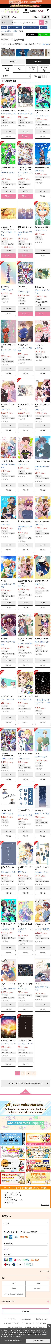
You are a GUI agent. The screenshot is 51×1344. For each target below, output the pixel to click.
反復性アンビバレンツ (8, 168)
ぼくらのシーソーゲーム (8, 984)
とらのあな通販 (6, 31)
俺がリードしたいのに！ (25, 754)
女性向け (46, 17)
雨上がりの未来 (6, 696)
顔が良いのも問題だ (42, 227)
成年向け (14, 17)
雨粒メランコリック (25, 696)
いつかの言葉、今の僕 (8, 345)
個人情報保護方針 (28, 1323)
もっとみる (45, 1204)
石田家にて (5, 286)
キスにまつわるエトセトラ (25, 925)
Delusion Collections (22, 287)
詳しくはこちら (44, 1271)
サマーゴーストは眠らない (25, 984)
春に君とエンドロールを (8, 405)
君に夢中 (4, 638)
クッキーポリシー (42, 1323)
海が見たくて (23, 344)
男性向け (36, 17)
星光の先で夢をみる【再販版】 (25, 582)
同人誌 (15, 31)
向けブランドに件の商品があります (25, 1083)
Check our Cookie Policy (13, 1341)
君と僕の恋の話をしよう (25, 522)
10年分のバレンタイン (25, 228)
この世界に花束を (7, 461)
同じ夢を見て (40, 810)
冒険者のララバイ (41, 581)
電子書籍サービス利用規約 (12, 1323)
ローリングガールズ (14, 1199)
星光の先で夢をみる (42, 521)
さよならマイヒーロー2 (25, 405)
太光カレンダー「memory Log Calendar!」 (6, 229)
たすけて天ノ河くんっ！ (42, 111)
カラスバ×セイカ (13, 1192)
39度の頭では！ (23, 461)
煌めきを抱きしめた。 (7, 868)
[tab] (19, 69)
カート (27, 136)
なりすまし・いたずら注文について (35, 1327)
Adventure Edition (42, 167)
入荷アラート (8, 35)
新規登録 (33, 11)
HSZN (37, 753)
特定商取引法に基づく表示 (15, 1327)
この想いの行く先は (25, 1040)
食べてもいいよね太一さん (42, 405)
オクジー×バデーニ (15, 27)
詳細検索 (46, 22)
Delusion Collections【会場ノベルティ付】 (7, 755)
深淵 (36, 696)
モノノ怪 (44, 27)
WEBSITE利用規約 (10, 1319)
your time (4, 521)
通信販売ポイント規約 (41, 1319)
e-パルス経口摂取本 (8, 110)
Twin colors (39, 287)
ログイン (41, 11)
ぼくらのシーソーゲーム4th (42, 925)
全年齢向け (5, 17)
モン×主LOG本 (23, 110)
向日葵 (3, 581)
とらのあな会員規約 (26, 1319)
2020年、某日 (6, 810)
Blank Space (40, 984)
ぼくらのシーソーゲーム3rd (25, 639)
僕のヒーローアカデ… (31, 27)
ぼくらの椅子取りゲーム (25, 811)
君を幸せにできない (8, 1040)
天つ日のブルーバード (25, 868)
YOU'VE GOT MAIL (42, 638)
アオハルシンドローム (42, 462)
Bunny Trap (39, 345)
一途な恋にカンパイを (42, 868)
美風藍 (4, 27)
